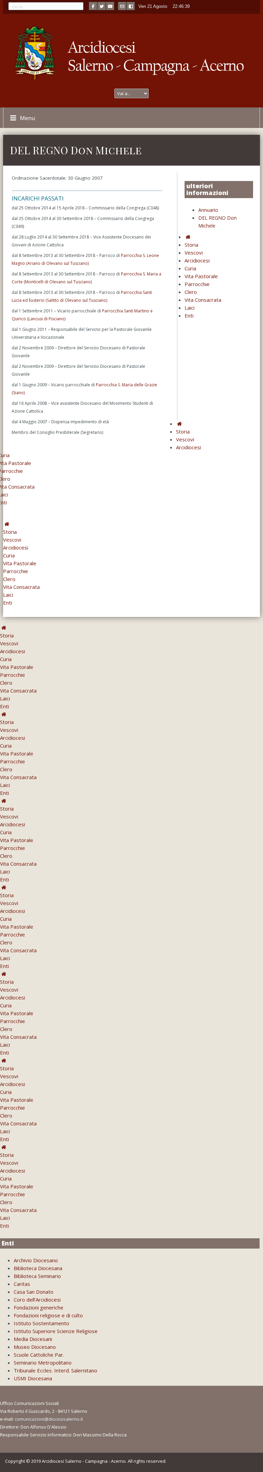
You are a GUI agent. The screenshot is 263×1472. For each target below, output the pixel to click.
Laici (190, 307)
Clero (191, 291)
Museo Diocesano (35, 1346)
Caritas (22, 1283)
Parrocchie (197, 284)
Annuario (208, 210)
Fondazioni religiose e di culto (48, 1315)
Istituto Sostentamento (41, 1323)
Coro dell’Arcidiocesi (37, 1299)
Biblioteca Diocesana (38, 1268)
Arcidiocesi (197, 260)
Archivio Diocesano (36, 1260)
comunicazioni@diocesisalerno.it (49, 1419)
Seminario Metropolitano (43, 1362)
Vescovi (194, 252)
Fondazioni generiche (38, 1307)
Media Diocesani (33, 1338)
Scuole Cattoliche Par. (39, 1354)
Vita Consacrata (203, 299)
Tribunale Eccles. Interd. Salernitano (55, 1370)
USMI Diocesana (33, 1378)
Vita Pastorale (201, 276)
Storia (191, 244)
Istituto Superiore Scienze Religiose (56, 1331)
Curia (190, 268)
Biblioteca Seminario (37, 1276)
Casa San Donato (33, 1291)
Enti (189, 315)
